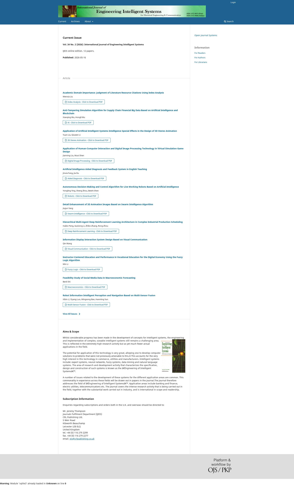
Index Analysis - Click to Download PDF (85, 102)
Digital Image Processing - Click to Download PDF (89, 160)
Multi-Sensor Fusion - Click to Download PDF (87, 304)
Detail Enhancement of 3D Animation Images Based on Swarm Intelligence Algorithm (108, 204)
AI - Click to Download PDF (79, 122)
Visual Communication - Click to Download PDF (88, 248)
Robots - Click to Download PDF (81, 196)
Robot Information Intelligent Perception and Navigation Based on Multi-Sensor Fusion (109, 295)
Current (62, 21)
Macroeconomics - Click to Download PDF (86, 287)
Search (230, 21)
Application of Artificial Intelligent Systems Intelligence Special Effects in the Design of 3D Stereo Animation (120, 130)
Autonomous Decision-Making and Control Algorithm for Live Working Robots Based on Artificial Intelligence (121, 186)
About (88, 21)
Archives (75, 21)
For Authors (199, 57)
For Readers (199, 53)
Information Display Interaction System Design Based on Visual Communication (105, 239)
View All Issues (70, 313)
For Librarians (200, 62)
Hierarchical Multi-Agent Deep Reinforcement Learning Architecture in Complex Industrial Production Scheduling (123, 221)
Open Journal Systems (205, 35)
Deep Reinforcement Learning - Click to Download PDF (92, 231)
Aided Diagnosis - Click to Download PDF (85, 178)
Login (233, 2)
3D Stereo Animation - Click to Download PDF (87, 140)
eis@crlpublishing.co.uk (82, 438)
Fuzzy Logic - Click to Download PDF (83, 269)
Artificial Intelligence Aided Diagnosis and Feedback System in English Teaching (105, 169)
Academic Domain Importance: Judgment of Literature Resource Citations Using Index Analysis (113, 92)
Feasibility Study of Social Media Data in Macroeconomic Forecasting (99, 277)
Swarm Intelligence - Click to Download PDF (87, 213)
